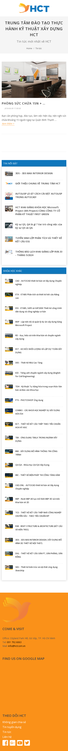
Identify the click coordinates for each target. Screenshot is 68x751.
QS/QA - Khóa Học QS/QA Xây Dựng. (32, 464)
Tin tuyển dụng (11, 727)
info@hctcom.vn (16, 645)
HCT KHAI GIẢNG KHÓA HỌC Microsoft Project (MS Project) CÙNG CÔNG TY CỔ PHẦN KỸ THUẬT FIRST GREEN (37, 211)
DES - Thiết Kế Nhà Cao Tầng (28, 362)
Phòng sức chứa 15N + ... (23, 103)
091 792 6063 (14, 642)
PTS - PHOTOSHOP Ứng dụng (29, 400)
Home (29, 48)
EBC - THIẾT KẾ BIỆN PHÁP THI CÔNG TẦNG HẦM (37, 475)
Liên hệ (7, 737)
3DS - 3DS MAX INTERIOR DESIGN (34, 173)
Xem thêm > (8, 123)
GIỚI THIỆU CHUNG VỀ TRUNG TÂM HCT (37, 183)
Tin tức (38, 48)
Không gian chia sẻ (14, 722)
